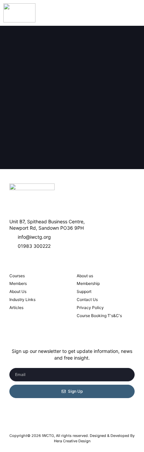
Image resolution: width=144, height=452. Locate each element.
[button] (130, 13)
